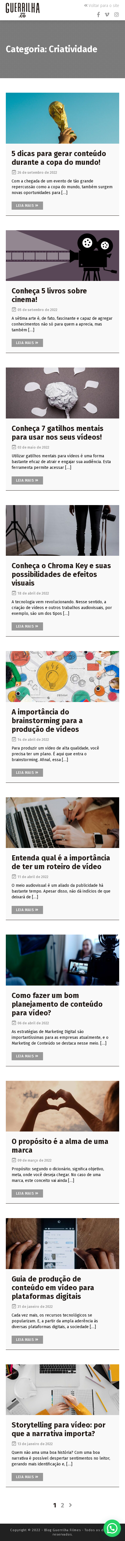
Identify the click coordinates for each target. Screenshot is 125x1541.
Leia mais (25, 206)
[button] (112, 1528)
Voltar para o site (103, 5)
